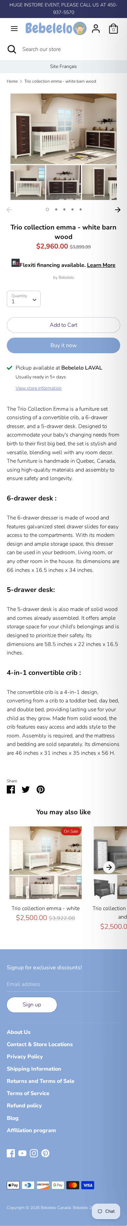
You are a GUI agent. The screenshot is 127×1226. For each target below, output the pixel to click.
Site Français (63, 66)
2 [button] (56, 209)
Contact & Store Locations (40, 1044)
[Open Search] (11, 49)
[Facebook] (11, 1153)
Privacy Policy (25, 1056)
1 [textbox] (13, 301)
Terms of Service (28, 1093)
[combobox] (24, 299)
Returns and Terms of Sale (41, 1081)
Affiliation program (31, 1130)
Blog (13, 1118)
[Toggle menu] (14, 28)
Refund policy (24, 1105)
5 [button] (81, 209)
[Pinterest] (45, 1153)
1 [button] (47, 209)
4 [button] (72, 209)
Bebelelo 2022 (86, 1207)
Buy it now (63, 345)
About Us (18, 1032)
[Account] (96, 26)
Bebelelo (66, 277)
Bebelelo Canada (56, 1207)
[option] (63, 66)
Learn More (101, 265)
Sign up (32, 1004)
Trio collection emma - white (46, 908)
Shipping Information (34, 1069)
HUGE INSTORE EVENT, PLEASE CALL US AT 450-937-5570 (63, 9)
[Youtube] (22, 1153)
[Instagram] (34, 1153)
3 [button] (64, 209)
